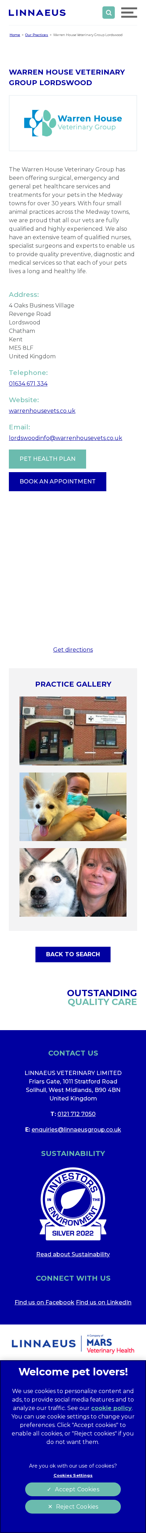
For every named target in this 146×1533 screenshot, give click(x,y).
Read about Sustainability (73, 1254)
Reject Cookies (77, 1506)
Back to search (73, 954)
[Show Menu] (129, 12)
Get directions (73, 649)
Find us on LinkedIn (103, 1302)
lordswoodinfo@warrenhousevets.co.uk (65, 438)
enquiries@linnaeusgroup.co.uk (76, 1129)
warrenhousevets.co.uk (42, 410)
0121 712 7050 (76, 1114)
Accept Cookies (77, 1489)
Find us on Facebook (44, 1302)
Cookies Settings (73, 1475)
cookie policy (111, 1408)
